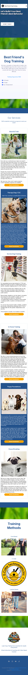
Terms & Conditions (19, 667)
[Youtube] (15, 661)
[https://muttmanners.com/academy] (14, 637)
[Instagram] (12, 661)
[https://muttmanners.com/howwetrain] (14, 547)
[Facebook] (9, 661)
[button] (26, 6)
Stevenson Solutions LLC (16, 670)
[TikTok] (19, 661)
